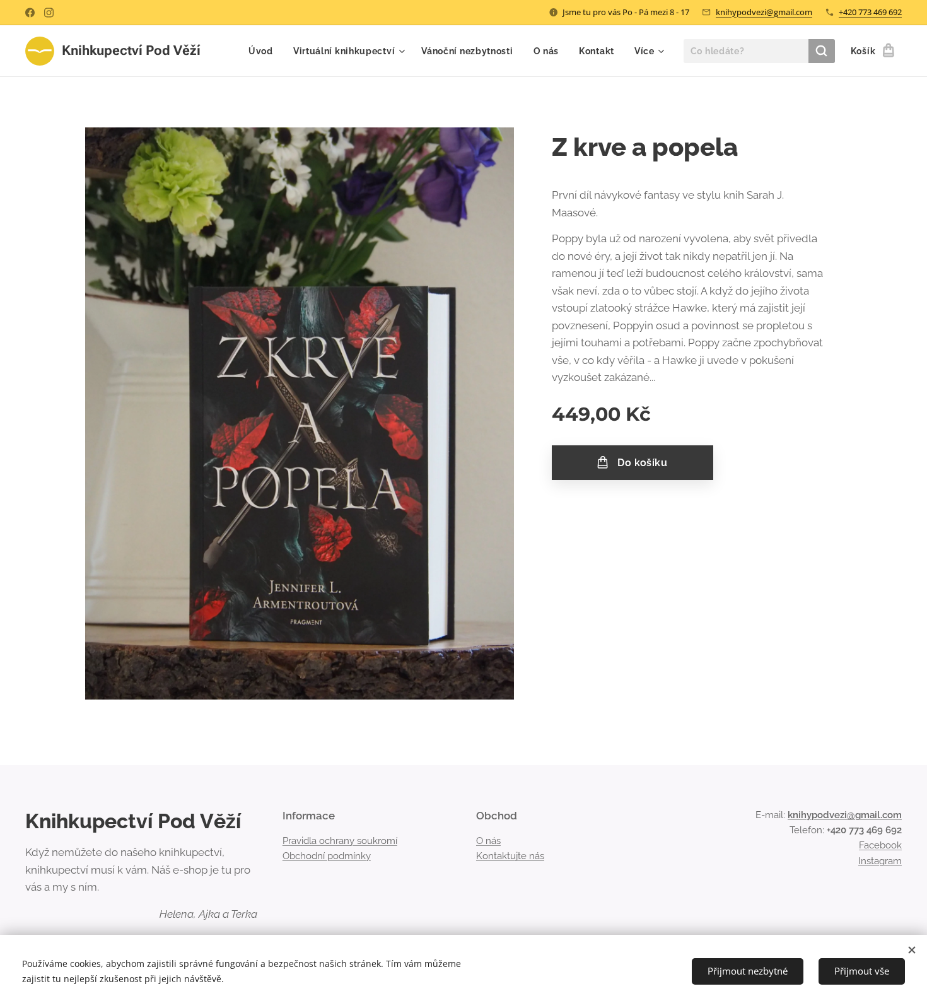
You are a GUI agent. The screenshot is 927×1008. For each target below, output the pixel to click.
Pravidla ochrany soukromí (340, 841)
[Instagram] (49, 12)
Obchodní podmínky (327, 856)
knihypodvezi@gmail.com (764, 12)
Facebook (880, 845)
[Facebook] (30, 12)
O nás (488, 841)
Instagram (880, 861)
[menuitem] (264, 51)
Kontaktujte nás (510, 856)
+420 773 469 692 (870, 12)
